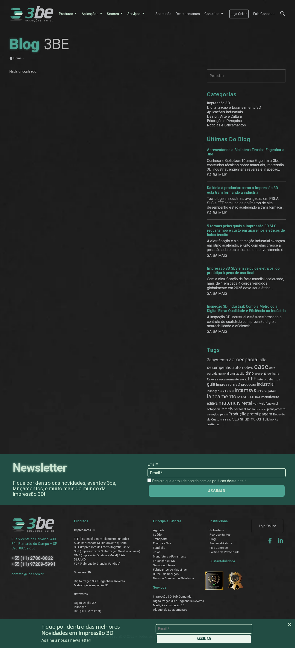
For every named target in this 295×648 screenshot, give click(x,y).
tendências (213, 424)
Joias (156, 552)
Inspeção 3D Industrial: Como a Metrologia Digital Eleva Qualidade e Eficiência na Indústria (246, 308)
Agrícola (158, 530)
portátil (224, 414)
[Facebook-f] (270, 540)
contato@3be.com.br (28, 574)
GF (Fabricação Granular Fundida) (98, 563)
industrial (265, 384)
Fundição (159, 547)
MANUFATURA (248, 397)
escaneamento (229, 379)
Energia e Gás (162, 543)
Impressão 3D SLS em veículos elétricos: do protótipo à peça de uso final (243, 270)
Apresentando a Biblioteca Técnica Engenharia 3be (245, 152)
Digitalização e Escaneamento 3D (234, 107)
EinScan (259, 373)
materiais (229, 403)
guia (211, 384)
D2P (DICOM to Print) (87, 611)
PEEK (227, 408)
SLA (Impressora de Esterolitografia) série (102, 547)
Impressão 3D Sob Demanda (172, 596)
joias (272, 390)
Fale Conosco (263, 14)
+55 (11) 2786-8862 (32, 558)
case (261, 367)
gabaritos (273, 379)
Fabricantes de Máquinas (170, 569)
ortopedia (214, 409)
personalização (244, 409)
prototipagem (259, 414)
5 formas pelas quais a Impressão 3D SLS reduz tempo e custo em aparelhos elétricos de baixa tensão (246, 230)
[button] (280, 13)
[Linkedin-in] (280, 540)
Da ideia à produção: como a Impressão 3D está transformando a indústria (242, 190)
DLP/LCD (80, 559)
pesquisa (261, 409)
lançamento (221, 396)
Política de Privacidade (224, 552)
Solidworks (270, 419)
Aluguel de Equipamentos (170, 609)
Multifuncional (268, 403)
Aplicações (90, 14)
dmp (249, 373)
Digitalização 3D (85, 602)
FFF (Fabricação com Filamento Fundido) (101, 538)
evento (243, 379)
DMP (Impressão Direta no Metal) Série (99, 555)
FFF (252, 379)
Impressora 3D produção (236, 384)
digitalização (236, 373)
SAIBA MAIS (217, 175)
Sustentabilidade (220, 543)
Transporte (160, 539)
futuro (261, 379)
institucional (227, 391)
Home (17, 58)
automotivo (242, 367)
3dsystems (217, 359)
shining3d (225, 419)
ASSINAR (204, 639)
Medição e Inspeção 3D (169, 605)
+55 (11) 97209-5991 (34, 564)
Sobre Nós (216, 530)
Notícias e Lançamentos (226, 125)
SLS (235, 419)
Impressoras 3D (84, 530)
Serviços (134, 14)
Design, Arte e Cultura (224, 116)
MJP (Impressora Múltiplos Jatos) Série (100, 543)
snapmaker (251, 419)
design (222, 373)
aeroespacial (244, 359)
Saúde (157, 534)
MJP (255, 403)
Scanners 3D (82, 572)
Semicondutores (164, 565)
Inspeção (213, 391)
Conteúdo (211, 14)
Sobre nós (163, 14)
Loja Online (239, 14)
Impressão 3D (218, 103)
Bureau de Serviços (166, 574)
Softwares (81, 594)
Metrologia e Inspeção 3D (91, 585)
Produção (237, 414)
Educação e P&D (164, 561)
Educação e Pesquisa (224, 121)
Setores (113, 14)
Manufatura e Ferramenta (169, 556)
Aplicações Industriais (225, 112)
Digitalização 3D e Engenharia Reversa (99, 581)
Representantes (188, 14)
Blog (212, 539)
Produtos (66, 14)
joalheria (262, 391)
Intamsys (245, 390)
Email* (153, 464)
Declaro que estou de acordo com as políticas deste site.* (198, 481)
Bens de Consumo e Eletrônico (173, 578)
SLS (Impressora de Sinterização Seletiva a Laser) (107, 551)
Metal (247, 403)
